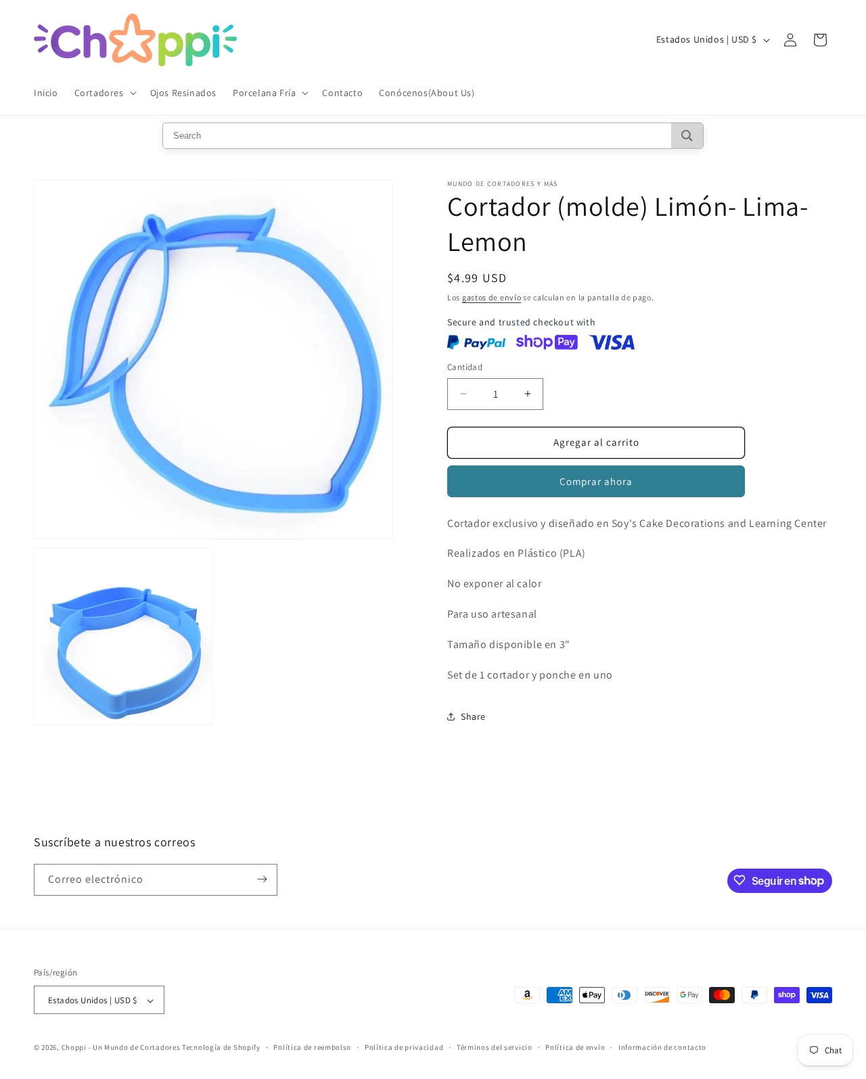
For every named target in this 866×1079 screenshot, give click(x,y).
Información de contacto (662, 1047)
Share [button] (473, 716)
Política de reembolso (312, 1047)
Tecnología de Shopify (221, 1048)
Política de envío (575, 1047)
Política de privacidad (404, 1047)
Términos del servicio (494, 1047)
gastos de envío (492, 297)
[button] (104, 92)
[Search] (687, 135)
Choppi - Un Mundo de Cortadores (121, 1048)
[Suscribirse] (262, 879)
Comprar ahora (596, 481)
